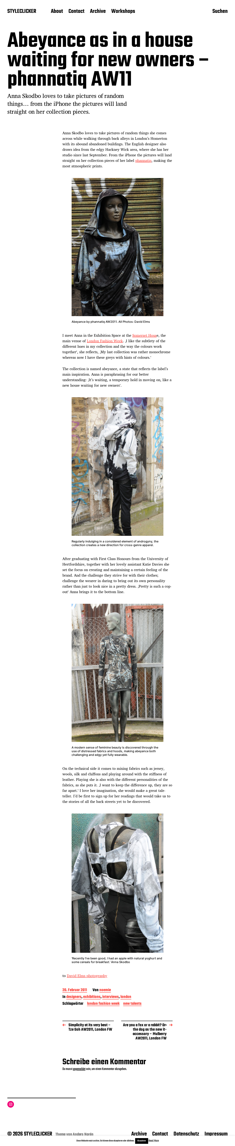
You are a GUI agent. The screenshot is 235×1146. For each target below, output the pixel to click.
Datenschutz (186, 1134)
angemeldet (79, 1069)
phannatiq (143, 160)
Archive (98, 11)
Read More (154, 1141)
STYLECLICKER (21, 11)
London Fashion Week (105, 341)
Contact (76, 11)
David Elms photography (87, 976)
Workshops (123, 11)
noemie (105, 990)
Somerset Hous (144, 335)
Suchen (220, 11)
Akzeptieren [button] (141, 1141)
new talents (132, 1004)
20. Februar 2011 (74, 990)
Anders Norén (83, 1134)
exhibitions (92, 997)
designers (74, 997)
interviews (110, 997)
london (125, 997)
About (57, 11)
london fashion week (103, 1004)
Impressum (216, 1134)
